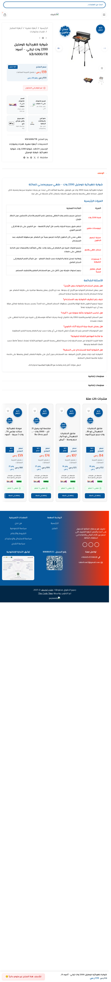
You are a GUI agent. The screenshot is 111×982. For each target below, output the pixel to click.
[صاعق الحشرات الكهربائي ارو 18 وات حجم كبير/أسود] (95, 508)
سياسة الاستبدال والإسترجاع (18, 711)
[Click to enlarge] (102, 68)
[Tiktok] (91, 717)
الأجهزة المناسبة (45, 365)
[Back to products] (43, 38)
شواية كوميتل (31, 152)
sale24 (36, 149)
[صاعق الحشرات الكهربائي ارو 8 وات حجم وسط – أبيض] (68, 418)
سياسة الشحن (18, 716)
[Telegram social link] (24, 158)
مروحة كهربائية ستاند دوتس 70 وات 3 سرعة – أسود (14, 616)
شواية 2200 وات (24, 149)
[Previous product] (46, 38)
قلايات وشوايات (37, 32)
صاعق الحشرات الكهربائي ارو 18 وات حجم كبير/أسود (94, 616)
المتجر (54, 701)
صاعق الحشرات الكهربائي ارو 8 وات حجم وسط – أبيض (68, 436)
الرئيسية (44, 28)
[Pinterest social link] (31, 158)
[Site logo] (54, 14)
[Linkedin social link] (27, 158)
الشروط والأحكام (18, 706)
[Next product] (39, 38)
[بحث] (7, 5)
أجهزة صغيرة (31, 28)
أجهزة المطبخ (16, 28)
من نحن (18, 696)
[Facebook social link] (38, 158)
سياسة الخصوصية (18, 701)
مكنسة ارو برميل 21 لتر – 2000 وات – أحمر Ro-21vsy (41, 431)
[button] (59, 48)
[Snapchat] (85, 717)
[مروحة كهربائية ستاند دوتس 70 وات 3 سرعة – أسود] (14, 508)
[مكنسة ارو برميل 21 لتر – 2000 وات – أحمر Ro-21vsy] (41, 416)
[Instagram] (96, 717)
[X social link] (34, 158)
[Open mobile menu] (104, 14)
